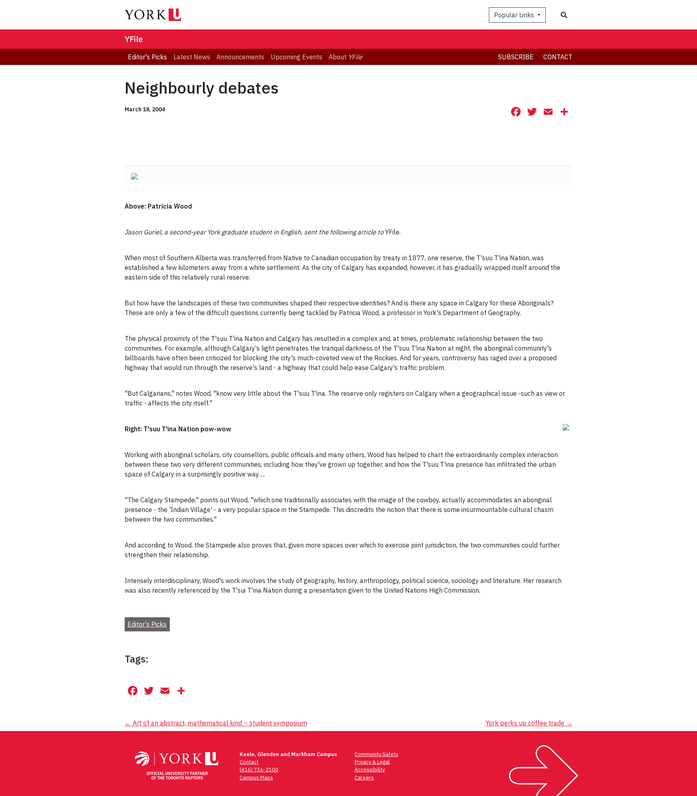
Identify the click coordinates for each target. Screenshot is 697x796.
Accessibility (370, 769)
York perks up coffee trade (529, 723)
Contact (557, 57)
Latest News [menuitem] (191, 57)
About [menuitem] (345, 57)
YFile (134, 38)
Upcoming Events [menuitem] (296, 57)
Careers (364, 777)
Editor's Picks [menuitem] (147, 57)
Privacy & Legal (372, 761)
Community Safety (376, 754)
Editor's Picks (147, 624)
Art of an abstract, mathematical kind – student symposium (216, 723)
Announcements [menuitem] (240, 57)
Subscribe (516, 57)
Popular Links (515, 15)
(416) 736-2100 (259, 769)
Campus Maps (256, 777)
